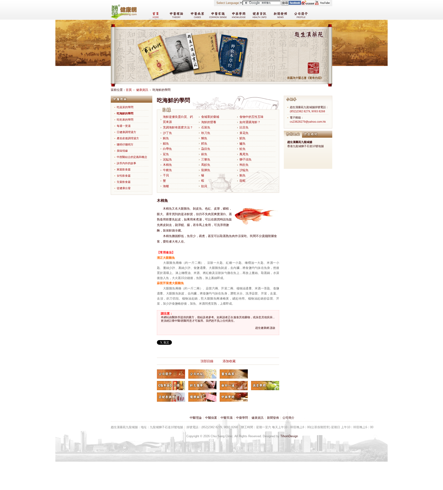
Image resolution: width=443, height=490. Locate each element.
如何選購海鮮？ (249, 122)
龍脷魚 (205, 170)
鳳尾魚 (243, 154)
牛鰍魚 (167, 170)
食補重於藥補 (210, 117)
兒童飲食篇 (124, 182)
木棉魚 (167, 164)
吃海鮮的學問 (125, 113)
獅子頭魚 (245, 159)
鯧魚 (242, 138)
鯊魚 (166, 154)
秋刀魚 (205, 133)
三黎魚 (205, 159)
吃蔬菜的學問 (125, 107)
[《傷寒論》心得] (171, 385)
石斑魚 (205, 127)
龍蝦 (242, 180)
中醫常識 (227, 417)
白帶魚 (167, 149)
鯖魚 (166, 143)
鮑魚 (242, 175)
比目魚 (243, 127)
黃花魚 (243, 133)
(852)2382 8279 (300, 111)
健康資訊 (142, 90)
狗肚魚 (243, 164)
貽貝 (204, 186)
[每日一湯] (234, 385)
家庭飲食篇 (124, 169)
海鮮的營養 (208, 122)
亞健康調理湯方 (126, 132)
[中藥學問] (234, 397)
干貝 (166, 175)
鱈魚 (204, 143)
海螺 (166, 186)
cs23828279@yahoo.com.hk (308, 121)
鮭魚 (242, 149)
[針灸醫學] (202, 385)
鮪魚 (166, 138)
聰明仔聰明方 (125, 144)
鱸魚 (242, 143)
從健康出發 (124, 188)
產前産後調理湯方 (128, 138)
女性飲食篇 (124, 175)
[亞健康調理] (171, 397)
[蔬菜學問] (265, 385)
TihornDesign (289, 436)
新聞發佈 (273, 417)
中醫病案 (211, 417)
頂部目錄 (207, 361)
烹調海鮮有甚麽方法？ (178, 127)
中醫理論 (196, 417)
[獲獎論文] (202, 397)
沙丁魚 (167, 133)
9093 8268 (318, 111)
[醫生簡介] (171, 374)
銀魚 (204, 154)
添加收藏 (229, 361)
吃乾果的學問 (125, 119)
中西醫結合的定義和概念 (132, 157)
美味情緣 (122, 150)
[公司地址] (202, 374)
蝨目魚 (205, 149)
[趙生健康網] (124, 18)
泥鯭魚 (167, 159)
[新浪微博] (307, 4)
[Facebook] (294, 4)
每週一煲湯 (124, 126)
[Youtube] (322, 4)
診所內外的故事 (126, 163)
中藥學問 (242, 417)
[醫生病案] (234, 374)
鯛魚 (204, 138)
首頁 (129, 90)
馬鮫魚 (205, 164)
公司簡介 (288, 417)
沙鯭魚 (243, 170)
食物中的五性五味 (251, 117)
